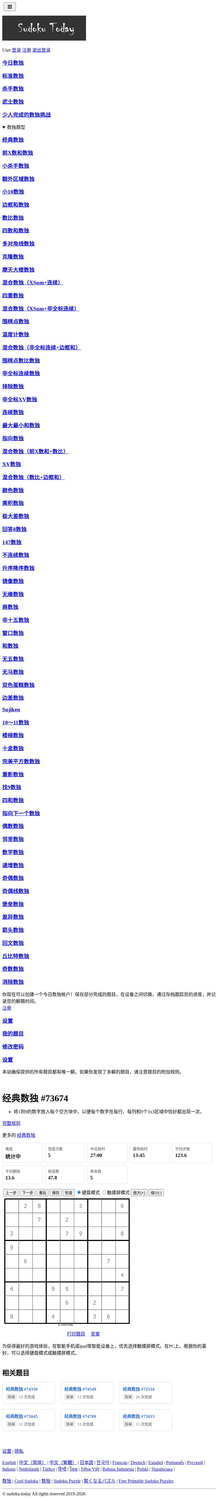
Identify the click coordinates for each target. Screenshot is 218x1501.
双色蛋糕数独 (18, 685)
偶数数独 (13, 826)
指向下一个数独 (21, 813)
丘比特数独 (15, 956)
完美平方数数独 (21, 761)
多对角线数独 (18, 244)
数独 (6, 1481)
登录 (16, 50)
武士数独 (13, 102)
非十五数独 (15, 620)
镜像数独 (13, 581)
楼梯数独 (13, 735)
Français (119, 1462)
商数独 (10, 607)
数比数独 (13, 218)
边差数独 (13, 698)
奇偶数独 (13, 878)
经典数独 (13, 140)
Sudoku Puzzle (67, 1481)
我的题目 (13, 1034)
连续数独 (13, 412)
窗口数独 (13, 633)
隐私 (19, 1451)
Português (175, 1462)
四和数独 (13, 800)
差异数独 (13, 917)
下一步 (27, 1193)
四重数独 (13, 296)
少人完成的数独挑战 (26, 115)
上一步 (10, 1193)
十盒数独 (13, 748)
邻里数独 (13, 839)
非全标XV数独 (19, 399)
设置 (7, 1021)
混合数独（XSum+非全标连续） (40, 309)
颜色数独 (13, 490)
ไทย (73, 1469)
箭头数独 (13, 930)
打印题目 (76, 1334)
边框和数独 (15, 205)
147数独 (12, 542)
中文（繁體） (63, 1462)
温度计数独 (15, 334)
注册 (26, 50)
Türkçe (48, 1469)
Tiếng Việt (90, 1469)
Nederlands (29, 1469)
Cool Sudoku (26, 1481)
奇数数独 (13, 969)
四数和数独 (15, 231)
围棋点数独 (15, 321)
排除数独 (13, 386)
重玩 (42, 1193)
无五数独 (13, 659)
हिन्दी (62, 1469)
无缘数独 (13, 594)
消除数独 (13, 982)
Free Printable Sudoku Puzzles (146, 1481)
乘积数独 (13, 503)
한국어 (103, 1462)
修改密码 (13, 1047)
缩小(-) (156, 1193)
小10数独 (13, 192)
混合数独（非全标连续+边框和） (41, 348)
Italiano (9, 1469)
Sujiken (11, 709)
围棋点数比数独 (21, 361)
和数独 (10, 646)
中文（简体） (32, 1462)
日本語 (86, 1462)
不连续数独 (15, 555)
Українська (162, 1469)
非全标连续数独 (21, 373)
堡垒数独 (13, 904)
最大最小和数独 (21, 425)
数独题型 (16, 127)
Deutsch (138, 1462)
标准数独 (13, 76)
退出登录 (41, 50)
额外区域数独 (18, 179)
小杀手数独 (15, 166)
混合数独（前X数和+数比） (35, 451)
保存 (55, 1193)
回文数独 (13, 943)
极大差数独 (15, 516)
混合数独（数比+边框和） (33, 477)
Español (155, 1462)
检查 (68, 1193)
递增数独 (13, 865)
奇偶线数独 (15, 891)
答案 (95, 1334)
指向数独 (13, 438)
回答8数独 (14, 529)
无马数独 (13, 672)
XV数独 (11, 464)
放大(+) (139, 1193)
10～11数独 (15, 723)
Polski (142, 1469)
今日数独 (13, 63)
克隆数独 (13, 257)
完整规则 (11, 1123)
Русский (195, 1462)
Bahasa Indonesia (118, 1469)
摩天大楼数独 (18, 270)
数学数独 (13, 852)
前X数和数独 (17, 153)
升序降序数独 (18, 568)
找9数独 (11, 787)
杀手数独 (13, 89)
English (9, 1462)
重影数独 (13, 774)
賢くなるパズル (100, 1481)
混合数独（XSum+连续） (32, 283)
